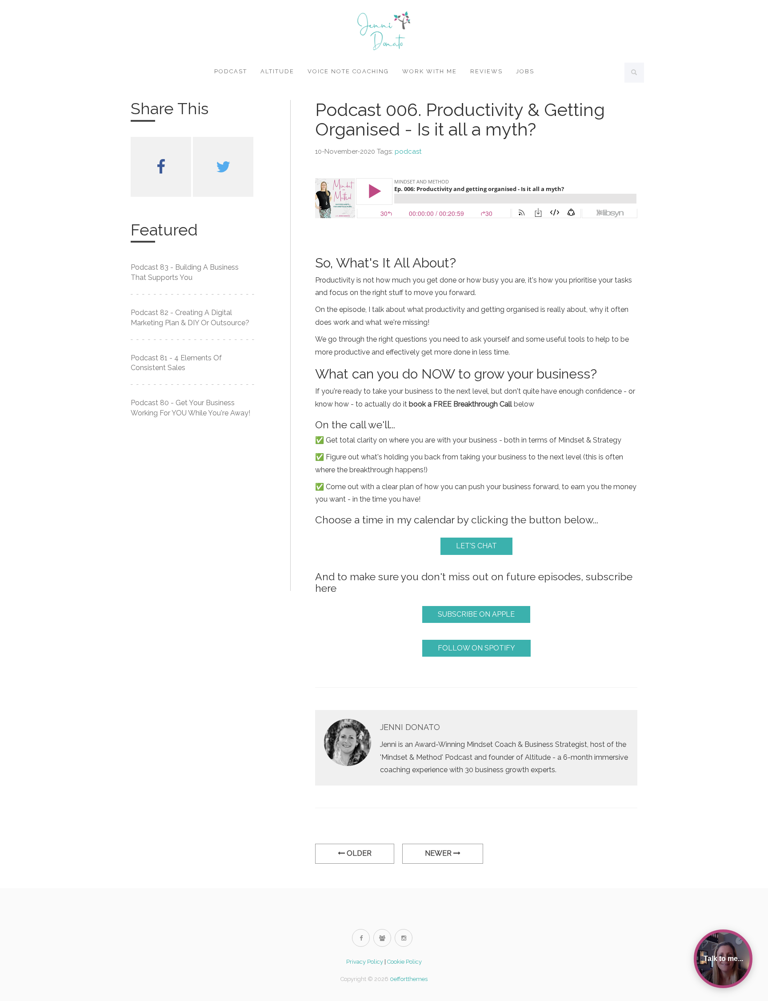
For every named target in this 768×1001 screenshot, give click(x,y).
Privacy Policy (364, 961)
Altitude (277, 71)
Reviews (486, 71)
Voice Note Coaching (348, 71)
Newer (439, 853)
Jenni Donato (410, 727)
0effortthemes (409, 979)
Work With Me (429, 71)
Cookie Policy (404, 961)
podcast (408, 152)
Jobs (525, 71)
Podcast (230, 71)
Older (358, 853)
